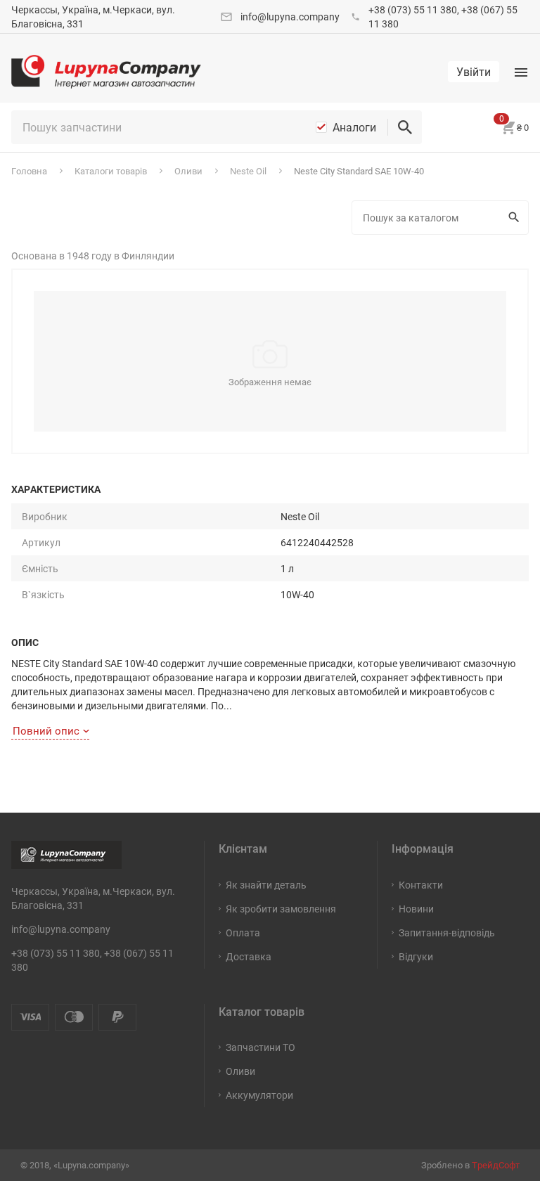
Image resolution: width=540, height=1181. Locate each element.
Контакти (421, 884)
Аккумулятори (259, 1095)
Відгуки (416, 956)
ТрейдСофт (496, 1165)
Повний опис (46, 730)
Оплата (243, 932)
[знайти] (405, 127)
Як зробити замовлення (281, 908)
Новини (416, 908)
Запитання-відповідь (447, 932)
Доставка (248, 956)
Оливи (240, 1071)
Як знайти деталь (266, 884)
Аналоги (354, 127)
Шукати (515, 217)
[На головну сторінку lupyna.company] (106, 72)
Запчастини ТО (260, 1047)
